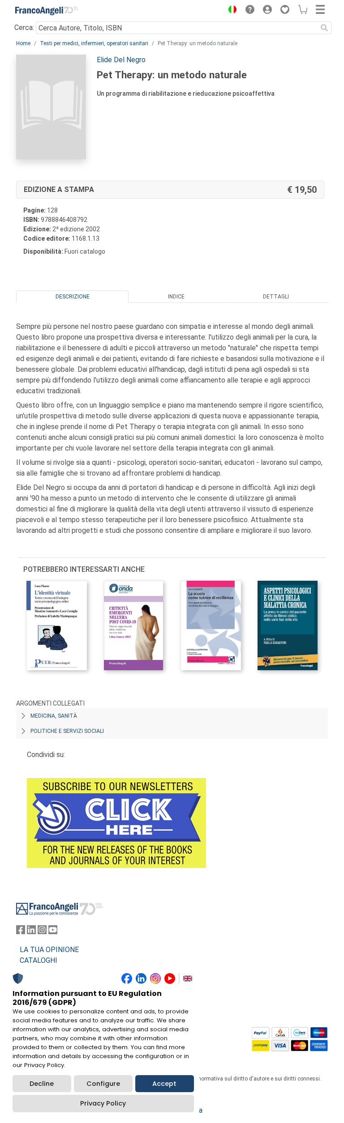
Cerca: (24, 27)
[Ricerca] (324, 27)
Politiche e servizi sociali (67, 731)
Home (23, 43)
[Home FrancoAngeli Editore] (46, 10)
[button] (230, 11)
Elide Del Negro (121, 59)
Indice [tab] (176, 297)
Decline (42, 1083)
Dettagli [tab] (276, 297)
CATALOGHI (38, 960)
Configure (103, 1083)
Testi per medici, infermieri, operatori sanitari (94, 43)
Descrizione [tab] (73, 297)
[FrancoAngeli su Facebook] (20, 931)
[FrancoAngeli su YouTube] (52, 931)
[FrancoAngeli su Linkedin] (31, 931)
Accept (164, 1083)
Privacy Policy (103, 1103)
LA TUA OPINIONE (49, 949)
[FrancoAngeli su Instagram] (42, 931)
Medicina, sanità (53, 716)
